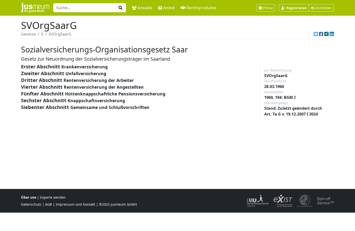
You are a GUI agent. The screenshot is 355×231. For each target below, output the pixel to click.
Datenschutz (31, 204)
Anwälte (145, 7)
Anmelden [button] (323, 8)
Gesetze (28, 34)
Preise (268, 8)
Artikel (169, 7)
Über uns (28, 197)
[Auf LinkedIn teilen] (332, 34)
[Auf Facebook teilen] (321, 34)
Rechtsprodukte (201, 7)
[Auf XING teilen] (326, 34)
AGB (48, 204)
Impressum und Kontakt (75, 204)
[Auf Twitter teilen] (316, 34)
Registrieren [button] (296, 8)
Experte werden (53, 197)
